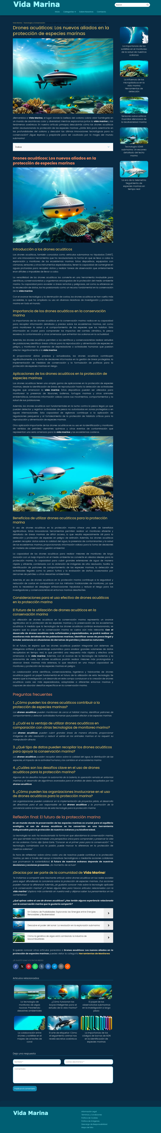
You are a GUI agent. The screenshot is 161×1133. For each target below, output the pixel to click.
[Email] (61, 966)
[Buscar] (147, 5)
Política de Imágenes (90, 1121)
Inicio (57, 11)
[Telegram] (54, 966)
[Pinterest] (28, 966)
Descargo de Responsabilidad (94, 1124)
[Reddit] (67, 966)
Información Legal (89, 1111)
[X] (22, 966)
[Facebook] (16, 966)
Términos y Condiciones (91, 1115)
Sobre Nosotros (86, 11)
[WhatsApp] (35, 966)
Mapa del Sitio (87, 1127)
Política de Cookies (89, 1118)
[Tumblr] (41, 966)
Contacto (101, 11)
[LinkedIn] (48, 966)
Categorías (68, 11)
